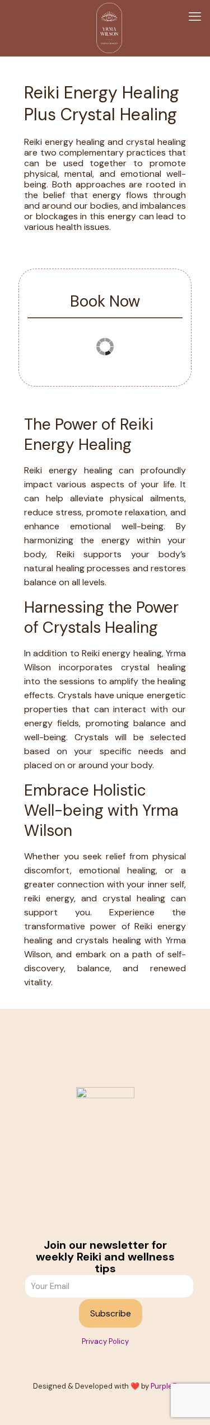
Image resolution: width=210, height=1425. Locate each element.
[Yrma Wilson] (109, 28)
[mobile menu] (194, 16)
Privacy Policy (105, 1341)
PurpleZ (164, 1386)
